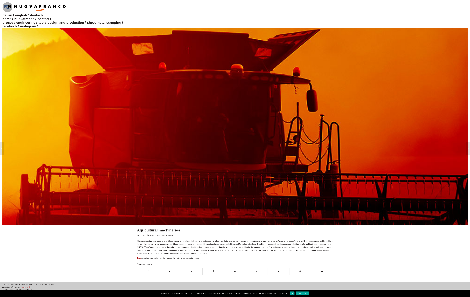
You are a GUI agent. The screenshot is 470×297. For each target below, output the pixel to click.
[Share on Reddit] (300, 271)
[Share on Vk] (278, 271)
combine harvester (165, 258)
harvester (176, 258)
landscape (184, 258)
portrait (191, 258)
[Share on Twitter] (170, 271)
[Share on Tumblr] (257, 271)
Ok (292, 293)
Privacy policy (302, 293)
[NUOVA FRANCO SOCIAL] (468, 148)
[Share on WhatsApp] (191, 271)
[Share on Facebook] (148, 271)
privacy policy (26, 287)
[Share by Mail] (322, 271)
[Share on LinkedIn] (235, 271)
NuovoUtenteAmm (166, 235)
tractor (197, 258)
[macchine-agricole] (235, 126)
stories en (153, 235)
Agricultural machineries (158, 230)
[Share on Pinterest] (213, 271)
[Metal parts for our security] (2, 148)
